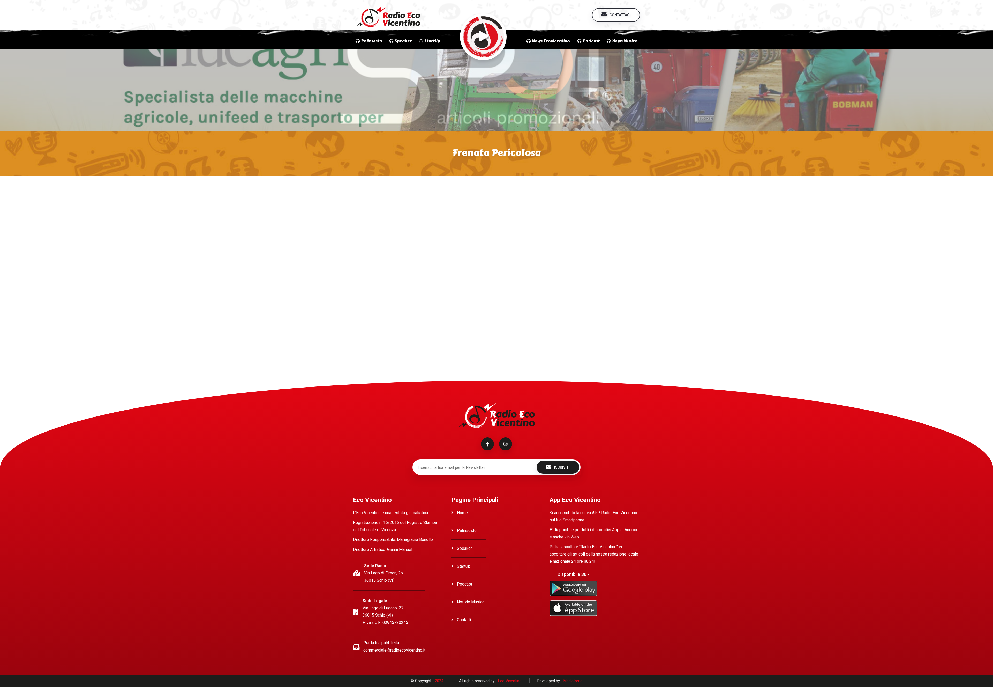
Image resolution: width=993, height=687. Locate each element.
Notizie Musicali (471, 602)
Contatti (463, 619)
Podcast (464, 584)
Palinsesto (466, 530)
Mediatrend (572, 680)
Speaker (464, 548)
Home (462, 512)
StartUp (463, 566)
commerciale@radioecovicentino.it (394, 650)
